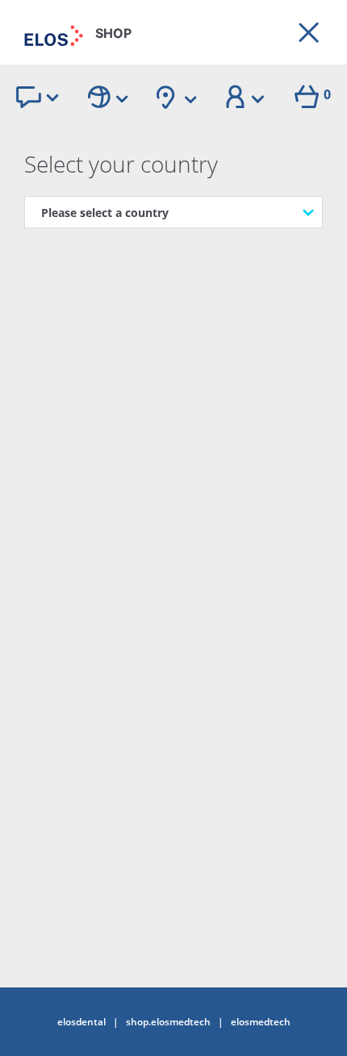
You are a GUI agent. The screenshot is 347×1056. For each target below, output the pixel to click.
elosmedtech (261, 1022)
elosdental (81, 1022)
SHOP (113, 33)
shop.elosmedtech (168, 1022)
